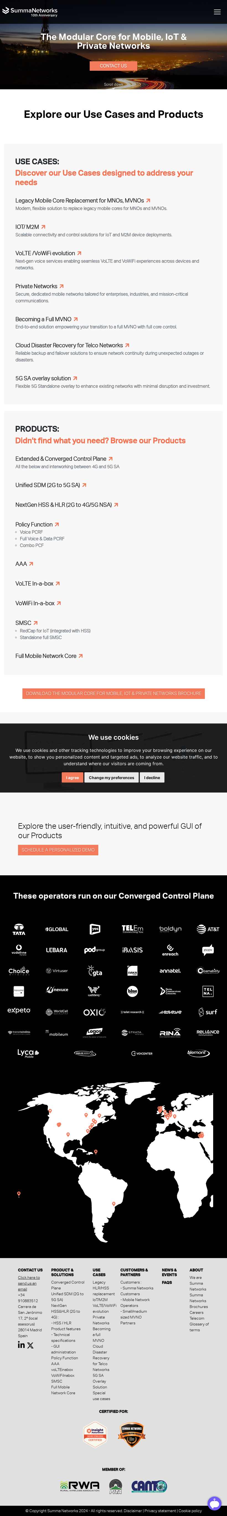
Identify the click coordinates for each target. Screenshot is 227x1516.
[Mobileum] (56, 1032)
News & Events (169, 1272)
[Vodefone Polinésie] (19, 949)
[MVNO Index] (132, 1433)
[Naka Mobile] (132, 969)
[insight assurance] (95, 1433)
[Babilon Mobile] (85, 1052)
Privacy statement (160, 1511)
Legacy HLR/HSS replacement (104, 1288)
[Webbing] (94, 990)
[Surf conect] (208, 1011)
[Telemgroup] (132, 928)
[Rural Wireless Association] (80, 1485)
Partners (127, 1323)
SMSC (56, 1381)
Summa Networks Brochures (199, 1301)
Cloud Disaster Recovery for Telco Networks (101, 1358)
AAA (55, 1364)
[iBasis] (132, 949)
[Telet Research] (132, 1011)
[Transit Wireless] (19, 1032)
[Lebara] (56, 949)
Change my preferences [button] (111, 777)
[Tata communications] (19, 928)
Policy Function (64, 1358)
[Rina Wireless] (170, 1032)
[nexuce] (56, 988)
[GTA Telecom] (94, 969)
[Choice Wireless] (19, 969)
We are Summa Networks (198, 1283)
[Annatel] (170, 969)
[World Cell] (56, 1011)
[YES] (94, 928)
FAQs (167, 1282)
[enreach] (170, 949)
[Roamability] (208, 969)
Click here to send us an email (29, 1283)
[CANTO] (149, 1485)
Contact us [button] (113, 66)
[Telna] (208, 990)
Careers (196, 1312)
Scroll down (113, 84)
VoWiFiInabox (62, 1375)
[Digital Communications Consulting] (170, 990)
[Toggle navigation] (217, 12)
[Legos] (94, 1032)
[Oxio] (94, 1011)
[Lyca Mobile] (28, 1052)
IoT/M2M (100, 1299)
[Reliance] (208, 1032)
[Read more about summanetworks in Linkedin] (21, 1346)
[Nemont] (198, 1052)
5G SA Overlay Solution (100, 1381)
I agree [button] (72, 777)
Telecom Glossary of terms (199, 1324)
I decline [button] (152, 777)
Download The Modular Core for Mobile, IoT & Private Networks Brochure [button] (113, 693)
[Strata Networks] (132, 1032)
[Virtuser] (56, 969)
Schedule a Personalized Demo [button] (58, 850)
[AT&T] (208, 928)
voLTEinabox (62, 1369)
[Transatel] (19, 990)
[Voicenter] (142, 1052)
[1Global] (56, 928)
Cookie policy (190, 1511)
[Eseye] (170, 1011)
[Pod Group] (94, 949)
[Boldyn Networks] (170, 928)
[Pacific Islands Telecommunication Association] (116, 1485)
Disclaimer (133, 1511)
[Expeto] (19, 1009)
